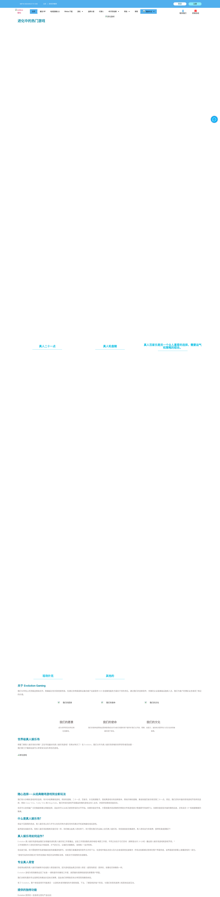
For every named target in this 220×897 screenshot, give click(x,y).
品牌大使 (91, 11)
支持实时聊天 (53, 4)
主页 (44, 4)
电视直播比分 (55, 11)
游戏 (78, 11)
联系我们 (183, 13)
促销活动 (195, 13)
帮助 (125, 11)
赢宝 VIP (42, 11)
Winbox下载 (68, 11)
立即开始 (33, 190)
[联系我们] (183, 11)
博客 (136, 11)
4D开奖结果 (113, 11)
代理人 (101, 11)
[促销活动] (195, 10)
